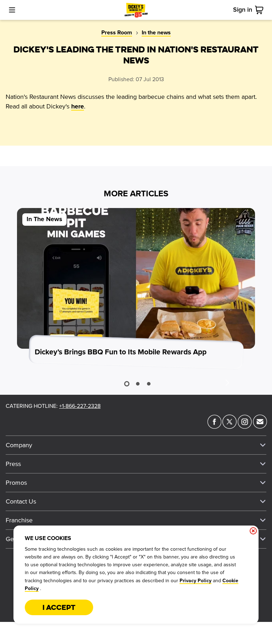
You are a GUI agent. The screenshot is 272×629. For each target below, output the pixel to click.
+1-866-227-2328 (80, 406)
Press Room (116, 32)
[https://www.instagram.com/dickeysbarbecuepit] (245, 427)
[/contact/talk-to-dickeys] (260, 427)
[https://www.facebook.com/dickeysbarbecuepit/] (214, 427)
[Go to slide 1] (126, 384)
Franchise (19, 520)
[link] (260, 10)
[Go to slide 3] (149, 384)
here (77, 106)
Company (19, 445)
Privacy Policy (195, 580)
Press (13, 464)
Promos (16, 483)
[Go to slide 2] (138, 384)
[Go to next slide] (227, 382)
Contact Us (21, 501)
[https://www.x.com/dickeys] (229, 427)
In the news (156, 32)
